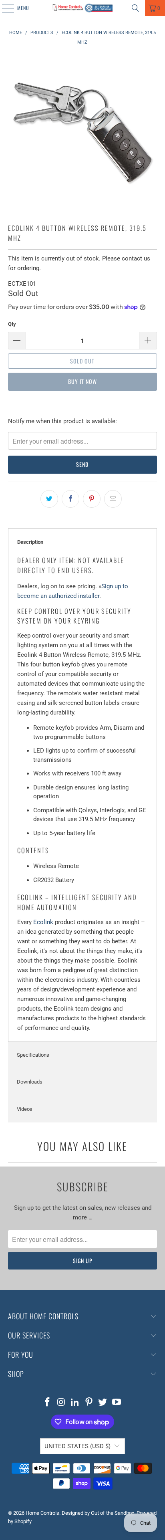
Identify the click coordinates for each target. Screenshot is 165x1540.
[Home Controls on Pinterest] (89, 1402)
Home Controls (42, 1513)
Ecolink (43, 922)
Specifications (33, 1055)
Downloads (29, 1082)
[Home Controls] (82, 8)
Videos (24, 1109)
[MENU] (3, 8)
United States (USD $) (77, 1446)
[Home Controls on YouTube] (117, 1402)
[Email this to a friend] (113, 499)
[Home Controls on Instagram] (61, 1402)
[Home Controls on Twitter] (103, 1402)
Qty (12, 324)
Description (30, 542)
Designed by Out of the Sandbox (98, 1513)
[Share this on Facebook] (70, 499)
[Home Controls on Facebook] (47, 1402)
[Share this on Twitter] (49, 499)
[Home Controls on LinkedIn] (75, 1402)
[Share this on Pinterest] (92, 499)
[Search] (135, 8)
